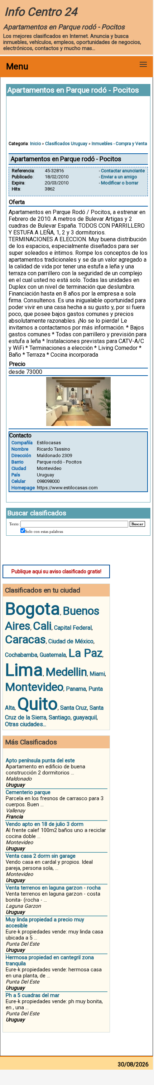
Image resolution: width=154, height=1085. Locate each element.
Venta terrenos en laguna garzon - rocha (53, 888)
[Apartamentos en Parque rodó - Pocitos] (78, 424)
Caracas (25, 639)
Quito (37, 704)
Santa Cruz (73, 707)
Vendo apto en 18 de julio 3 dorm (44, 824)
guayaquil (85, 717)
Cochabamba (21, 655)
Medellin (66, 672)
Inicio (35, 143)
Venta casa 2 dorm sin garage (41, 856)
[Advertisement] (78, 122)
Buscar (137, 524)
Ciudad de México (70, 641)
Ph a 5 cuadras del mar (32, 995)
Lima (24, 670)
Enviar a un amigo (119, 176)
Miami (97, 673)
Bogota (32, 609)
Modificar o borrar (119, 182)
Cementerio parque (28, 792)
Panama (76, 688)
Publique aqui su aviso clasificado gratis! (56, 571)
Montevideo (34, 687)
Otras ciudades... (25, 724)
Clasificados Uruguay (66, 143)
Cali (42, 626)
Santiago (60, 717)
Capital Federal (73, 627)
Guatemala (53, 655)
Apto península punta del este (40, 761)
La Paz (85, 653)
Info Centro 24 (40, 12)
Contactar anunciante (123, 170)
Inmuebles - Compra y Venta (119, 143)
